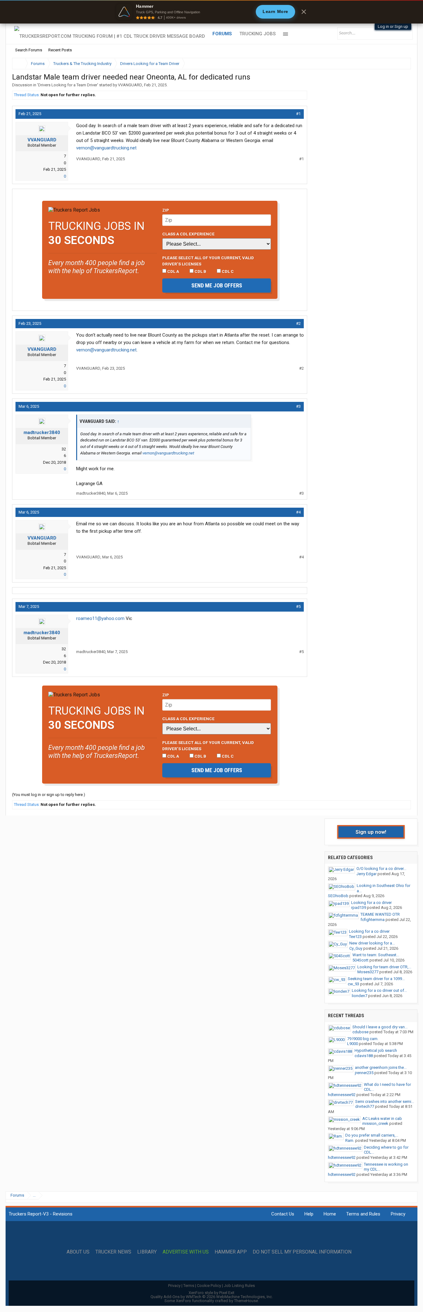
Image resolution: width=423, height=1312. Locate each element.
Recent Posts (60, 50)
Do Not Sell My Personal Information (302, 1252)
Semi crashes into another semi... (384, 1101)
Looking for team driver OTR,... (384, 967)
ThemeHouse (246, 1300)
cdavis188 (364, 1055)
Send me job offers (216, 285)
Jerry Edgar (366, 873)
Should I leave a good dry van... (380, 1027)
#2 (298, 323)
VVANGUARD (130, 85)
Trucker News (113, 1252)
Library (147, 1252)
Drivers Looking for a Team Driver (67, 85)
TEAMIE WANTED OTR (380, 914)
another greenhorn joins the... (381, 1067)
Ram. (349, 1140)
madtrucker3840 (42, 432)
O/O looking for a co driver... (381, 868)
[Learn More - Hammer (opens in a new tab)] (211, 12)
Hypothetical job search (376, 1050)
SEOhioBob (338, 895)
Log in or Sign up (393, 26)
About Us (78, 1252)
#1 (298, 113)
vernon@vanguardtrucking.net (106, 148)
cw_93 (353, 984)
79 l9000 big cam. (362, 1038)
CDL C (227, 271)
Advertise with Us (186, 1252)
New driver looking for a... (372, 943)
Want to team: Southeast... (375, 955)
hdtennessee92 (341, 1094)
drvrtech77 (364, 1106)
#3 (298, 406)
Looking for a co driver (371, 902)
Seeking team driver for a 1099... (376, 978)
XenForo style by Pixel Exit (211, 1292)
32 (64, 449)
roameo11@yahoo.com (100, 618)
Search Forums (28, 50)
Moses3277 (367, 972)
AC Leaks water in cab (382, 1118)
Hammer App (231, 1252)
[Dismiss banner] (304, 12)
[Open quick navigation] (401, 63)
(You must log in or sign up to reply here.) (48, 794)
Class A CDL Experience (188, 233)
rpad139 (358, 907)
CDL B (200, 271)
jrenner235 (364, 1072)
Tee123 (355, 936)
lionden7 (359, 995)
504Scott (360, 960)
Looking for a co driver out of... (379, 990)
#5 (298, 606)
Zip (165, 210)
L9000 (352, 1043)
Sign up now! (370, 832)
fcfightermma (372, 919)
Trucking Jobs (257, 34)
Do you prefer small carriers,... (371, 1135)
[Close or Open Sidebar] (395, 63)
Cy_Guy (355, 948)
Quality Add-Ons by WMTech (211, 1296)
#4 (298, 512)
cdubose (360, 1032)
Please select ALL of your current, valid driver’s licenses (208, 260)
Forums (222, 34)
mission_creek (375, 1123)
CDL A (172, 271)
